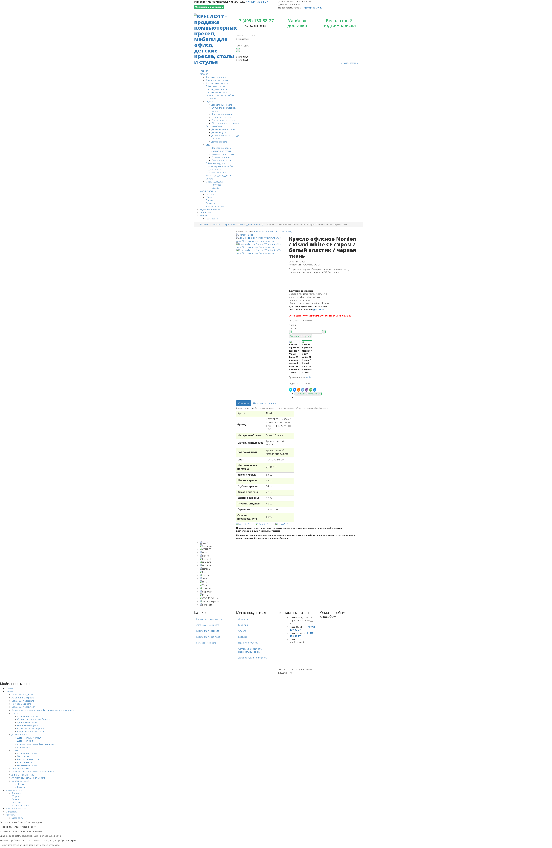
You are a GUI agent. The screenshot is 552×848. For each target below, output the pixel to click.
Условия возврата (215, 206)
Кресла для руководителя (209, 618)
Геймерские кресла (215, 86)
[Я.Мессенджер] (290, 390)
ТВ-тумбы (216, 184)
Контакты (204, 215)
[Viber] (306, 390)
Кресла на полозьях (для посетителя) (273, 231)
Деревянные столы (221, 147)
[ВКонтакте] (294, 390)
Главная (204, 70)
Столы (209, 144)
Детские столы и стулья (223, 129)
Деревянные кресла (221, 104)
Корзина (242, 636)
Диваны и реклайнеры (217, 172)
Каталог (204, 73)
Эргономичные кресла (217, 80)
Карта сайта (212, 218)
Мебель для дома (214, 181)
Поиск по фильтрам (248, 642)
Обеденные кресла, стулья (225, 123)
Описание (243, 403)
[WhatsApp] (310, 390)
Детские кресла (219, 141)
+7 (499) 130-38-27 (257, 1)
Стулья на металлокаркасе (224, 120)
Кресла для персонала (217, 83)
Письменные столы (221, 160)
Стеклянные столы (220, 157)
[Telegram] (302, 390)
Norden (308, 377)
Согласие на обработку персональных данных (250, 650)
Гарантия (210, 203)
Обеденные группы (216, 163)
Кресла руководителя (217, 76)
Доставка (210, 194)
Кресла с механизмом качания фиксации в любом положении (220, 95)
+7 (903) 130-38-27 (312, 7)
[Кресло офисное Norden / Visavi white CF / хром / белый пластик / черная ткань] (244, 234)
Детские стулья (219, 132)
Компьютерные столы (222, 153)
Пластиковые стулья (221, 116)
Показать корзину (349, 62)
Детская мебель (214, 126)
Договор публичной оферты (252, 657)
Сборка (209, 197)
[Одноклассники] (298, 390)
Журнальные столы (221, 150)
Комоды (215, 187)
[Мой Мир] (314, 390)
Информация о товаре (264, 403)
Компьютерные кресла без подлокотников (219, 168)
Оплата (209, 200)
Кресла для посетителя (217, 89)
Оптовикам (205, 212)
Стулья (209, 101)
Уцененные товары (210, 209)
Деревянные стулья (221, 113)
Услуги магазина (208, 190)
